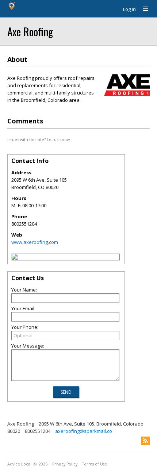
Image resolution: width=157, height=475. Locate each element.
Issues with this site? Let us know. (39, 139)
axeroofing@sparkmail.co (83, 431)
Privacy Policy (64, 464)
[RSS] (145, 441)
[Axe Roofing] (15, 258)
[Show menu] (143, 9)
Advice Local (19, 464)
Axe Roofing (30, 31)
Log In (129, 9)
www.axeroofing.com (34, 242)
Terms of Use (94, 464)
